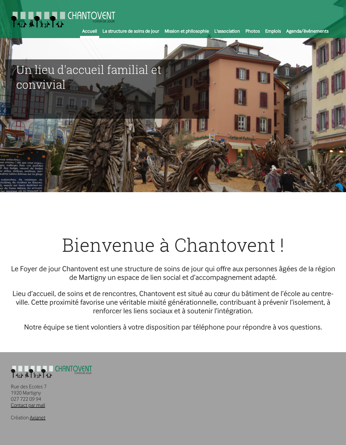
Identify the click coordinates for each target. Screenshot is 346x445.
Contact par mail (28, 405)
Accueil (89, 31)
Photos (252, 31)
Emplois (273, 31)
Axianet (37, 418)
